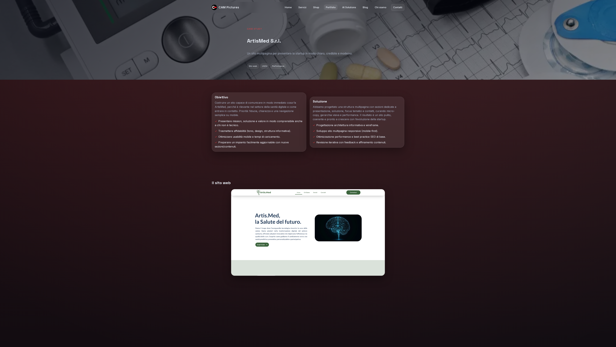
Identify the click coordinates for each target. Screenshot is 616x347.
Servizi (302, 7)
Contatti (397, 7)
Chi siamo (380, 7)
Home (288, 7)
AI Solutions (349, 7)
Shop (316, 7)
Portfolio (331, 7)
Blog (365, 7)
